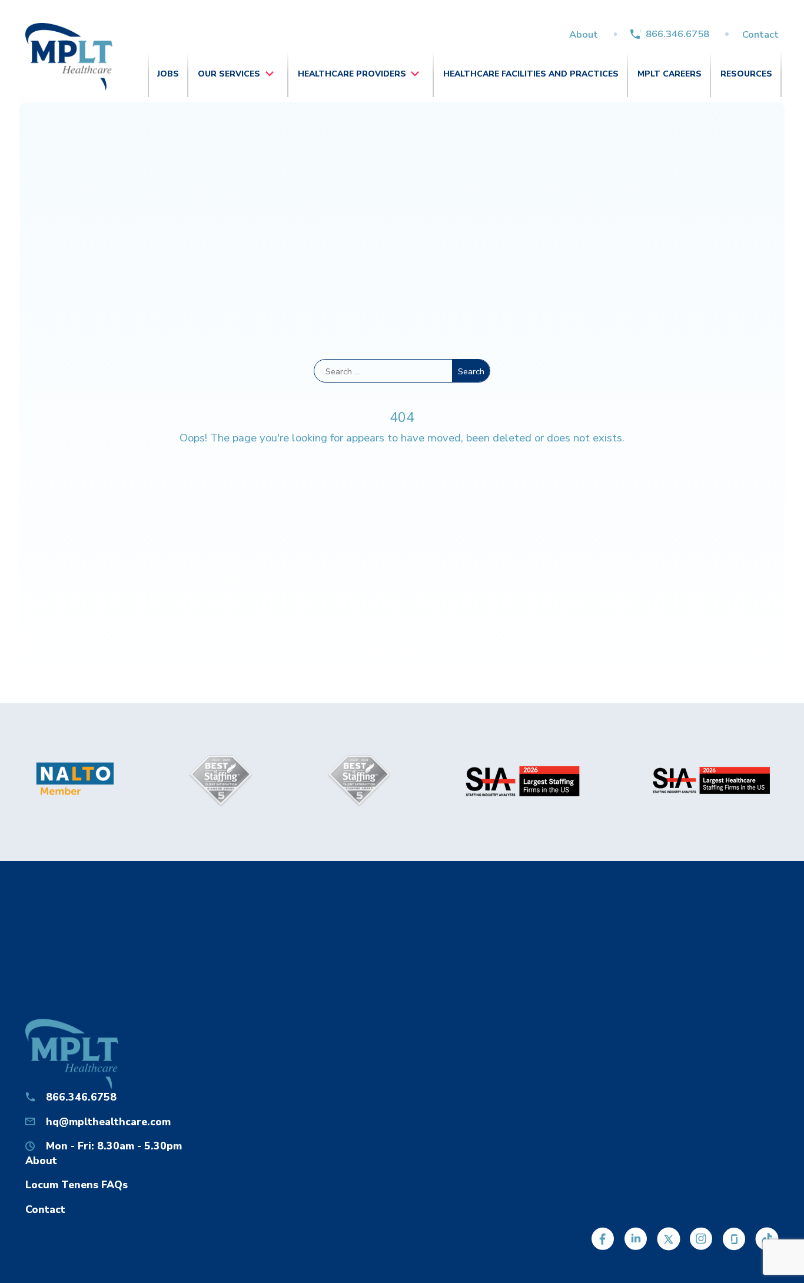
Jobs (168, 73)
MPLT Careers (669, 73)
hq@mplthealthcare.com (108, 1122)
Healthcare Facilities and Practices (531, 73)
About (583, 34)
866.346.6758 (677, 34)
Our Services (229, 73)
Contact (760, 34)
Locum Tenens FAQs (76, 1185)
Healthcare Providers (352, 73)
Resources (746, 73)
